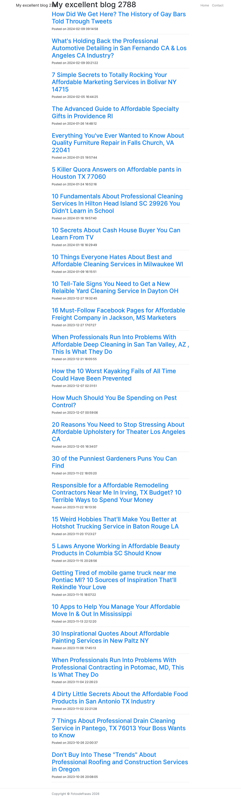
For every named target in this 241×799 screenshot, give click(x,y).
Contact (217, 5)
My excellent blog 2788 (37, 5)
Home (205, 5)
